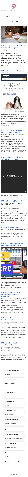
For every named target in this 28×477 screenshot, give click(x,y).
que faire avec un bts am (11, 423)
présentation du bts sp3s (11, 419)
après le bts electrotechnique (12, 461)
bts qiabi (7, 405)
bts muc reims (8, 374)
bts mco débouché (9, 388)
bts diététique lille (9, 401)
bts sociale (7, 456)
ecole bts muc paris (10, 383)
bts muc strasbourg (10, 379)
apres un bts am (9, 452)
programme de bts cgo (11, 443)
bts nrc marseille (9, 414)
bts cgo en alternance (10, 447)
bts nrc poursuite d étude (11, 434)
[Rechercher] (19, 11)
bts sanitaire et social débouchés (13, 438)
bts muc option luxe (10, 392)
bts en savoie (8, 397)
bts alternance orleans (10, 410)
